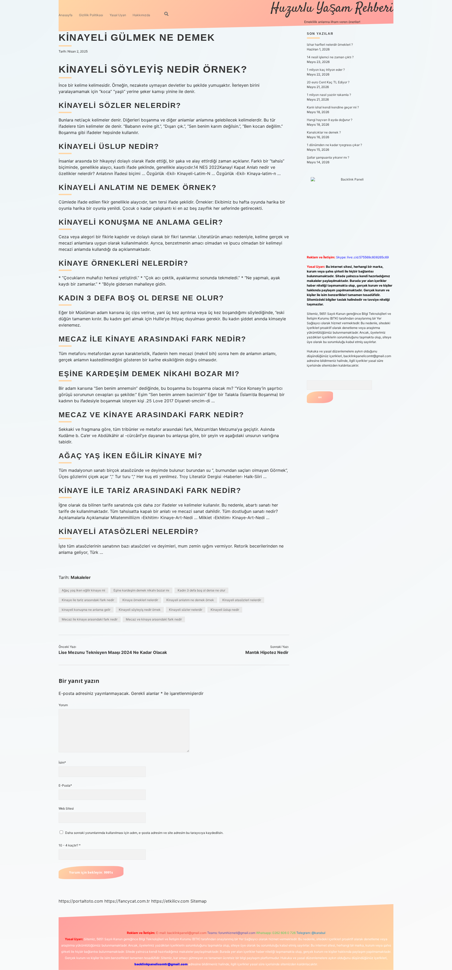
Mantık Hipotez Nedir (267, 652)
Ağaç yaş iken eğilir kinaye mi (83, 590)
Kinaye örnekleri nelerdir (140, 600)
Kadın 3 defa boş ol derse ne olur (201, 590)
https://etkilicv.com (170, 901)
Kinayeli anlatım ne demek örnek (190, 600)
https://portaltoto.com (81, 901)
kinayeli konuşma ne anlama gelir (86, 610)
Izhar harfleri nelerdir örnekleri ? (330, 45)
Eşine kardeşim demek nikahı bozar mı (141, 590)
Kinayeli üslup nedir (225, 610)
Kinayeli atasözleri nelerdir (241, 600)
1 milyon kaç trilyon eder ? (326, 70)
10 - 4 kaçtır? (70, 845)
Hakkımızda (141, 15)
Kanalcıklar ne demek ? (324, 132)
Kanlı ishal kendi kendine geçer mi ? (333, 107)
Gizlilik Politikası (91, 15)
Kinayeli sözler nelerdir (185, 610)
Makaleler (81, 577)
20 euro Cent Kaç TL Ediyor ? (328, 82)
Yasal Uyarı (118, 15)
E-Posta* (65, 785)
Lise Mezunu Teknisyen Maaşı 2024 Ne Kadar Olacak (113, 652)
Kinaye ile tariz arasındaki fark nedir (88, 600)
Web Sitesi (66, 808)
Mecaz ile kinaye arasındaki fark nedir (89, 619)
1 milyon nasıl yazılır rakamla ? (329, 95)
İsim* (62, 762)
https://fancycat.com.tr (127, 901)
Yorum (63, 705)
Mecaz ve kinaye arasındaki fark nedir (154, 619)
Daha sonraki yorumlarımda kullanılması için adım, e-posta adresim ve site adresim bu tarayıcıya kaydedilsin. (144, 833)
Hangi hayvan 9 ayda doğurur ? (329, 120)
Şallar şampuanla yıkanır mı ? (328, 157)
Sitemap (198, 901)
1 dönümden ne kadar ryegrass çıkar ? (334, 145)
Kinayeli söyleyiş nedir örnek (140, 610)
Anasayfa (65, 15)
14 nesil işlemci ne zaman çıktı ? (330, 57)
